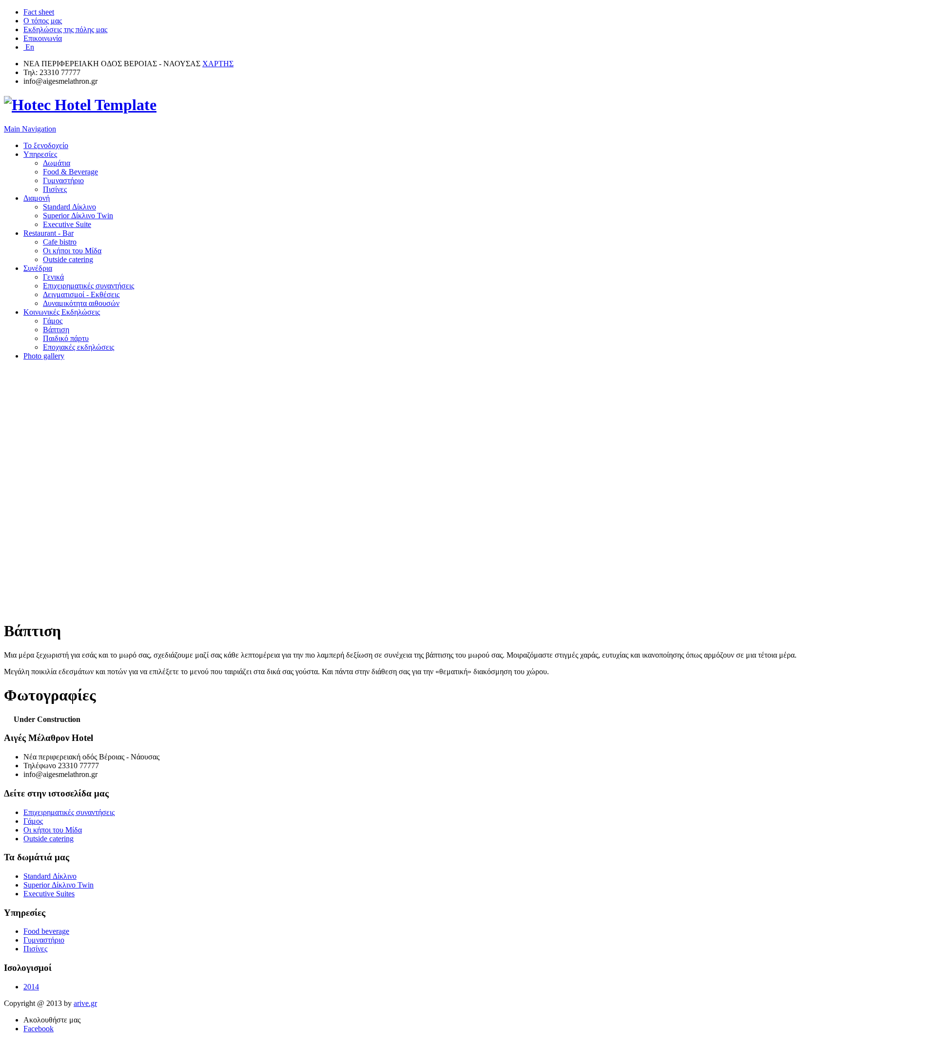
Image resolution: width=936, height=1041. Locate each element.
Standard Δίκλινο (69, 207)
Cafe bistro (60, 242)
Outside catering (68, 259)
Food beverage (46, 931)
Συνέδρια (37, 268)
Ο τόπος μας (42, 21)
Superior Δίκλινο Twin (78, 215)
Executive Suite (67, 224)
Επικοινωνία (42, 38)
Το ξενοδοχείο (45, 145)
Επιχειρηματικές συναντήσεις (88, 286)
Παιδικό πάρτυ (66, 338)
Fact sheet (38, 12)
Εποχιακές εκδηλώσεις (78, 347)
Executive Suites (49, 894)
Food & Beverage (70, 172)
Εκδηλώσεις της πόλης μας (65, 29)
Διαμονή (36, 198)
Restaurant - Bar (48, 233)
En (28, 47)
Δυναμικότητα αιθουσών (81, 303)
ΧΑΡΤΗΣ (218, 63)
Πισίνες (55, 189)
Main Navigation (30, 129)
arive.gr (85, 1003)
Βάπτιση (56, 329)
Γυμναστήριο (63, 180)
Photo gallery (43, 356)
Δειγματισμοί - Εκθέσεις (81, 294)
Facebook (38, 1028)
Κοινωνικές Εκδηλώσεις (61, 312)
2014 (31, 987)
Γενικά (53, 277)
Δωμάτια (56, 163)
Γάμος (52, 321)
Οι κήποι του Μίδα (72, 250)
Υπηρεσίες (40, 154)
